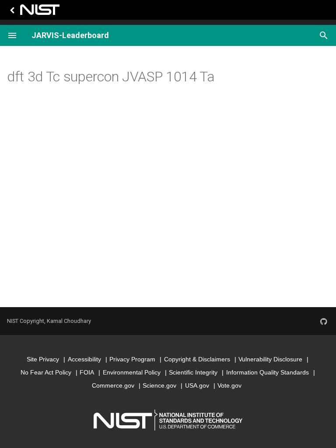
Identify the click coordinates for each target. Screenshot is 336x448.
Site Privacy (43, 359)
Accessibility (84, 359)
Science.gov (159, 385)
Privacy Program (132, 359)
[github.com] (324, 321)
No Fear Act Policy (46, 372)
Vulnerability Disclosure (270, 359)
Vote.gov (229, 385)
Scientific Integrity (193, 372)
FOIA (87, 372)
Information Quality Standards (267, 372)
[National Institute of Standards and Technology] (33, 12)
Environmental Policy (132, 372)
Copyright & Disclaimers (197, 359)
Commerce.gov (113, 385)
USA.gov (197, 385)
